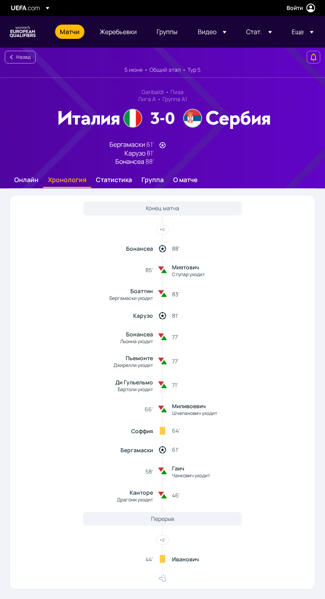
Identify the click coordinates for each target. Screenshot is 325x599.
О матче (185, 180)
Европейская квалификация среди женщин (23, 32)
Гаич (178, 468)
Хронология (67, 180)
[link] (70, 31)
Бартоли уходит (135, 389)
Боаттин (141, 291)
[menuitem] (70, 31)
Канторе (141, 492)
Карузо (143, 315)
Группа (152, 180)
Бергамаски (136, 450)
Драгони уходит (135, 499)
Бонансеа (139, 248)
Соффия (142, 431)
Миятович (185, 267)
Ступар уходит (188, 274)
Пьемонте (139, 358)
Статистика (114, 180)
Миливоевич (189, 406)
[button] (212, 31)
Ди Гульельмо (134, 382)
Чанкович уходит (191, 475)
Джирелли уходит (133, 365)
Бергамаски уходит (131, 298)
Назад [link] (23, 57)
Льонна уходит (136, 341)
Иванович (185, 559)
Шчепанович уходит (194, 413)
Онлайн (26, 180)
